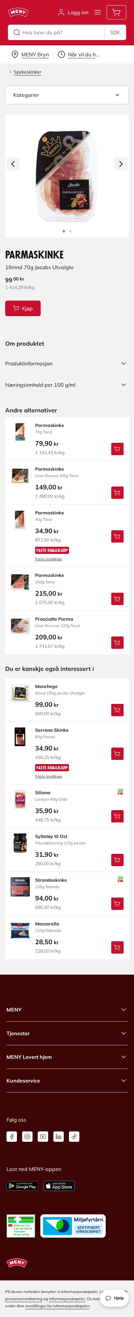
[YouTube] (43, 1136)
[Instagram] (27, 1136)
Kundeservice (23, 1080)
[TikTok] (74, 1136)
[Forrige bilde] (13, 163)
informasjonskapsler (67, 1298)
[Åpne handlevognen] (116, 12)
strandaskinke (51, 880)
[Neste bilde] (120, 163)
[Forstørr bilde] (67, 176)
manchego (46, 686)
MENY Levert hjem (29, 1057)
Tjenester (18, 1033)
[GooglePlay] (22, 1186)
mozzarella (47, 924)
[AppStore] (59, 1186)
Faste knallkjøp (48, 558)
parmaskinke (49, 425)
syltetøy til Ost (51, 836)
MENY (14, 1009)
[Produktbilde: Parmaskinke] (63, 231)
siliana (42, 793)
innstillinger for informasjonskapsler (57, 1305)
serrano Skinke (52, 730)
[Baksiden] (70, 231)
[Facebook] (12, 1136)
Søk (115, 32)
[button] (67, 95)
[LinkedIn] (58, 1136)
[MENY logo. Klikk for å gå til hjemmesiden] (18, 12)
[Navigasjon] (97, 12)
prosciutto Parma (54, 619)
